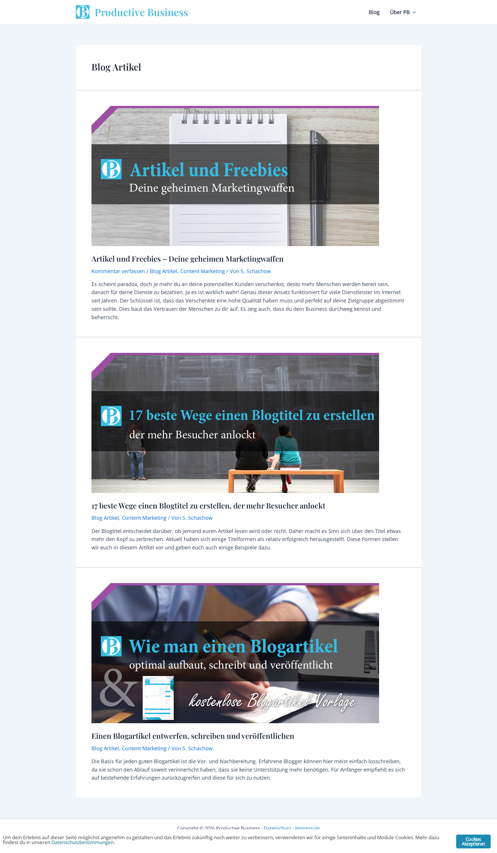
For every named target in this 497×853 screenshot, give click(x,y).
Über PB (400, 12)
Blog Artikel (163, 271)
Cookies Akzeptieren (473, 841)
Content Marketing (202, 271)
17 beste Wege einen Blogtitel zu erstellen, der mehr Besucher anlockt (208, 505)
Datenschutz (277, 828)
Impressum (307, 828)
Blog (374, 12)
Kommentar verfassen (118, 271)
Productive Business (141, 12)
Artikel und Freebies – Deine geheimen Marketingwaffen (187, 259)
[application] (413, 12)
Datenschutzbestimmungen (82, 842)
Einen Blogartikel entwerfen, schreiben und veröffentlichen (192, 736)
